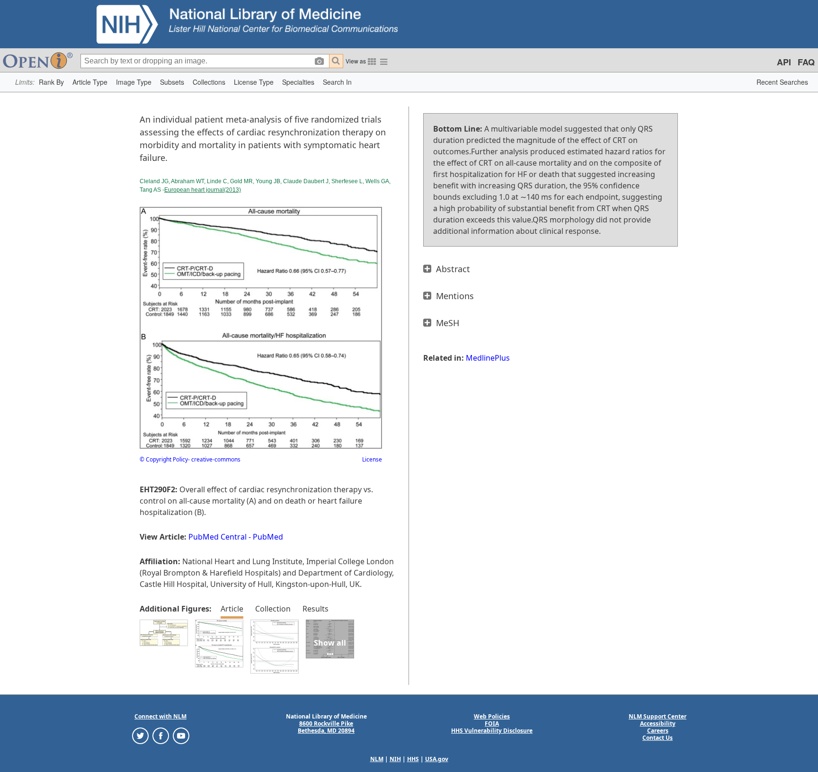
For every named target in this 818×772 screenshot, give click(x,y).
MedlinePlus (488, 358)
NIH (395, 759)
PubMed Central (217, 537)
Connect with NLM (160, 716)
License (372, 459)
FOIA (492, 723)
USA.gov (436, 759)
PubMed (268, 537)
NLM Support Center (657, 716)
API (784, 62)
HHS (413, 759)
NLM (376, 759)
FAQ (806, 62)
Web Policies (492, 716)
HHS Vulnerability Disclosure (492, 731)
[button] (51, 82)
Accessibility (658, 723)
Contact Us (657, 738)
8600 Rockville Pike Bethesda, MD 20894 (326, 727)
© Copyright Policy (164, 459)
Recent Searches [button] (782, 82)
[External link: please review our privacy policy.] (140, 735)
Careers (657, 731)
